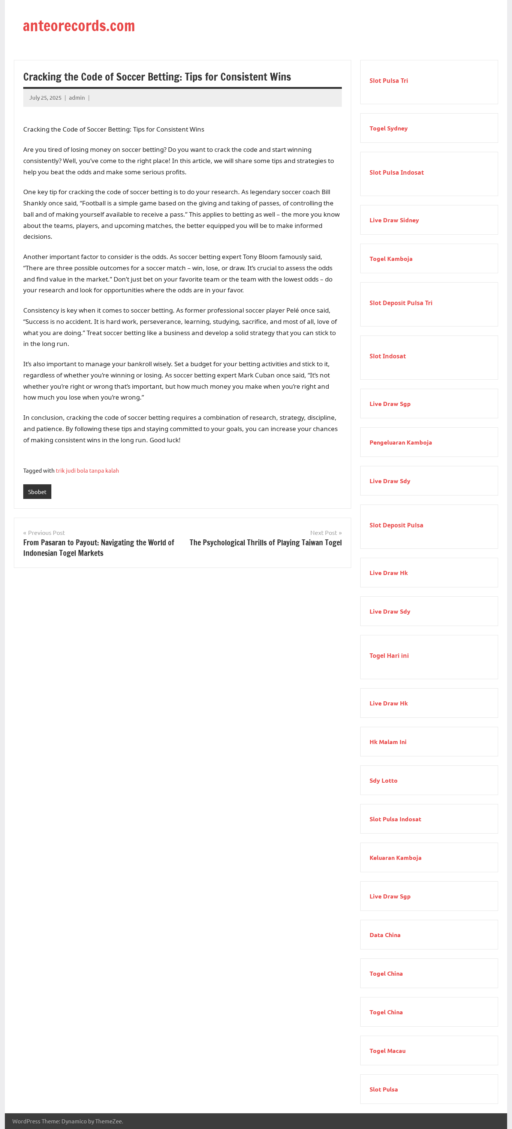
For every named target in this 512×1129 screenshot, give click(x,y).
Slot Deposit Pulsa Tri (401, 303)
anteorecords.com (79, 25)
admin (77, 97)
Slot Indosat (388, 356)
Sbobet (37, 491)
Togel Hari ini (389, 655)
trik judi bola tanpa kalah (87, 470)
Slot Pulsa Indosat (397, 172)
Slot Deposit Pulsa (397, 525)
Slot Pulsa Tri (389, 80)
